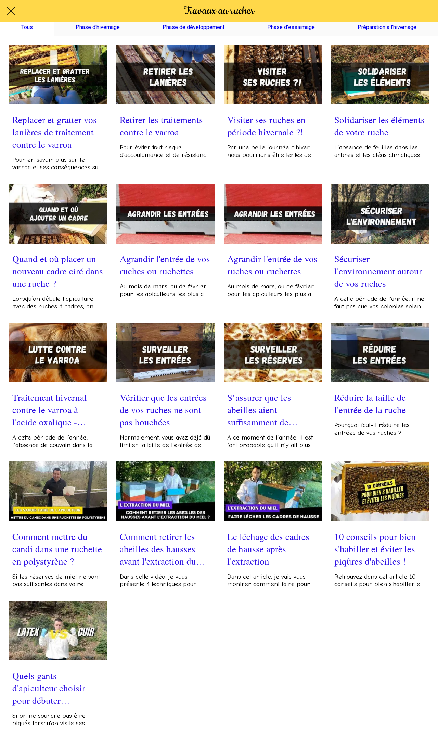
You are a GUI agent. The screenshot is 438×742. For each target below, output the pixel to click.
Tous (27, 27)
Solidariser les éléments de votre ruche (379, 125)
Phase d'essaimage (291, 27)
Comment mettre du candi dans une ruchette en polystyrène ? (57, 548)
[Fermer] (11, 11)
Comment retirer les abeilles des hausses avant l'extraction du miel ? (158, 548)
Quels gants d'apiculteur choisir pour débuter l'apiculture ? (48, 687)
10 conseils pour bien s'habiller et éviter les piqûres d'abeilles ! (375, 548)
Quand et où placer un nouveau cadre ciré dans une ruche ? (57, 270)
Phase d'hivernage (98, 27)
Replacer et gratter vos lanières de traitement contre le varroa (54, 131)
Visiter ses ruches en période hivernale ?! (266, 125)
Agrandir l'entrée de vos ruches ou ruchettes (165, 264)
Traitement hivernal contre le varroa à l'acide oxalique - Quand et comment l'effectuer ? (49, 409)
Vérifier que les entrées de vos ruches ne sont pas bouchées (163, 409)
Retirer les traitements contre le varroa (161, 125)
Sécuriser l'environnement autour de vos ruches (378, 270)
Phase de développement (193, 27)
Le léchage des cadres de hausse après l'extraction (268, 548)
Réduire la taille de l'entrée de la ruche (370, 403)
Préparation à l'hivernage (387, 27)
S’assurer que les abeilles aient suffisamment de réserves (259, 409)
